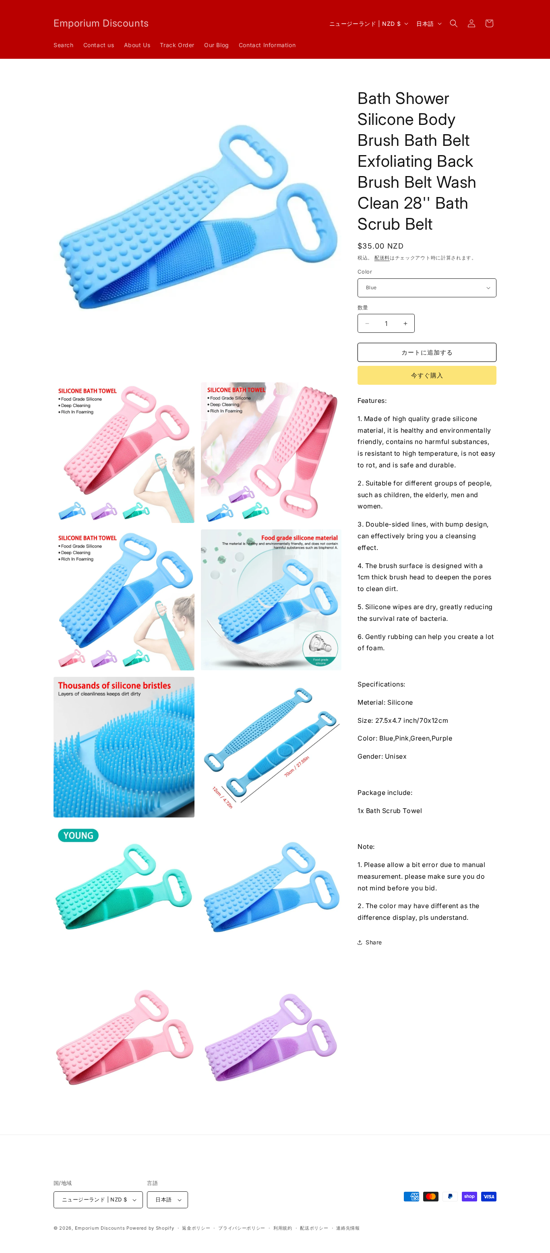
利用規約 (282, 1228)
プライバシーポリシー (241, 1228)
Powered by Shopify (150, 1228)
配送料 (382, 258)
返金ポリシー (196, 1228)
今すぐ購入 (427, 375)
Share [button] (374, 942)
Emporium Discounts (100, 1228)
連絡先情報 (348, 1228)
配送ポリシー (314, 1228)
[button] (454, 23)
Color (365, 271)
